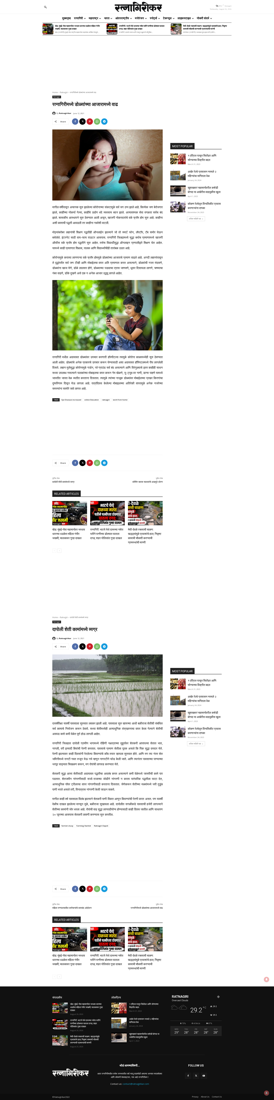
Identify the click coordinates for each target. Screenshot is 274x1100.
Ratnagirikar (65, 113)
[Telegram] (104, 121)
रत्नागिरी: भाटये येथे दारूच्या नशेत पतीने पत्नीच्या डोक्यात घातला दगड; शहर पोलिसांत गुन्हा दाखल (141, 27)
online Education (91, 400)
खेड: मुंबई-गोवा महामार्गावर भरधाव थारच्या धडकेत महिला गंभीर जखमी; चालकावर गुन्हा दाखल (77, 27)
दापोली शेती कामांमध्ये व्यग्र (63, 482)
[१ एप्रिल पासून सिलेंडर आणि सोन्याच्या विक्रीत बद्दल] (178, 158)
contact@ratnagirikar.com (136, 1083)
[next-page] (59, 551)
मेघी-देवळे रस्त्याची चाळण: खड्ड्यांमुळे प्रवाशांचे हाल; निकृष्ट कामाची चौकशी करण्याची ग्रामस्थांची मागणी (205, 27)
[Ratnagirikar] (54, 113)
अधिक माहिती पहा (195, 218)
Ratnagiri (64, 92)
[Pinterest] (90, 121)
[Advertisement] (137, 61)
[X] (82, 121)
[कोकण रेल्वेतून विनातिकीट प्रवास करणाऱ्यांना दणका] (178, 207)
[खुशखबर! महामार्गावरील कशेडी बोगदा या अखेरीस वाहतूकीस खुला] (178, 191)
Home (55, 92)
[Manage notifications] (266, 1093)
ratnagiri (106, 400)
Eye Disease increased (71, 400)
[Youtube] (204, 1076)
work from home (120, 400)
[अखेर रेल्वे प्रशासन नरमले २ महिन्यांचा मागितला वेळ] (178, 174)
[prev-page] (54, 551)
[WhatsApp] (97, 121)
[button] (45, 7)
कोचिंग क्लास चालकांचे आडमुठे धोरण (147, 482)
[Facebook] (75, 121)
